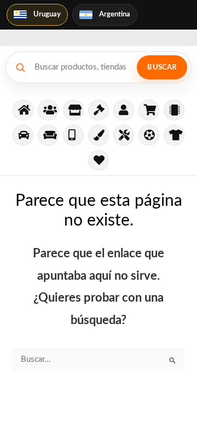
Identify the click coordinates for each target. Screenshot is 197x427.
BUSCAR (161, 67)
